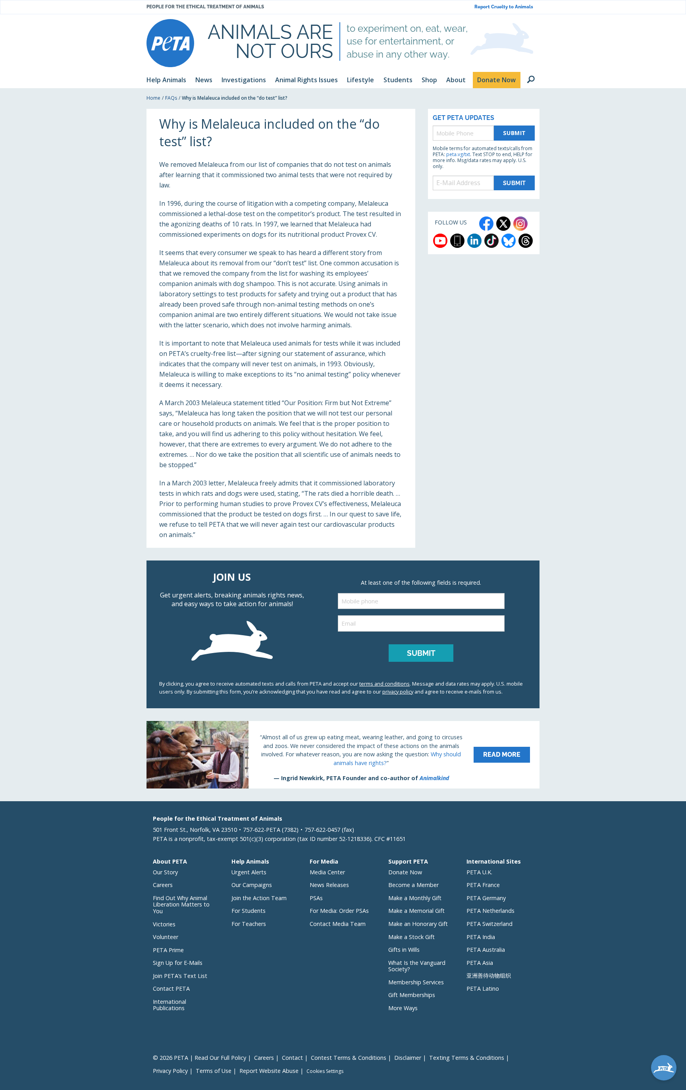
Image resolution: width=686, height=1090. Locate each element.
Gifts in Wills (404, 949)
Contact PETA (171, 988)
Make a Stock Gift (411, 937)
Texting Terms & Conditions (466, 1057)
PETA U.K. (479, 872)
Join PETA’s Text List (180, 976)
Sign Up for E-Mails (177, 962)
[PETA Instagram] (520, 223)
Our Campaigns (251, 885)
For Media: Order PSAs (339, 910)
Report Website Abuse (269, 1071)
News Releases (329, 885)
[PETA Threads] (525, 241)
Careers (163, 885)
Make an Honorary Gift (418, 924)
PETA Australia (485, 949)
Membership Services (416, 982)
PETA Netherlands (490, 910)
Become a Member (413, 885)
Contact (292, 1057)
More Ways (403, 1008)
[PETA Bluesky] (508, 241)
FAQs (171, 98)
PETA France (483, 885)
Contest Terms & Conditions (348, 1057)
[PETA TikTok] (491, 241)
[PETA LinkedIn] (474, 241)
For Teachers (248, 924)
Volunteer (165, 937)
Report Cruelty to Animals (503, 7)
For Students (248, 910)
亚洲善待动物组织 (488, 975)
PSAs (316, 898)
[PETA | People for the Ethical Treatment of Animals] (170, 43)
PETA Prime (168, 950)
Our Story (165, 872)
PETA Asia (479, 962)
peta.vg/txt (458, 154)
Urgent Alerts (248, 872)
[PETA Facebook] (486, 223)
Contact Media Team (338, 924)
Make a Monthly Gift (414, 898)
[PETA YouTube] (440, 241)
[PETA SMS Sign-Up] (457, 241)
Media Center (327, 872)
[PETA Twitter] (503, 223)
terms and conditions (384, 683)
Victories (164, 924)
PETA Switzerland (489, 924)
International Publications (169, 1005)
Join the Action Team (259, 898)
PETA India (480, 937)
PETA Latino (482, 988)
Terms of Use (213, 1071)
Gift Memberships (411, 995)
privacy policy (397, 691)
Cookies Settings (324, 1071)
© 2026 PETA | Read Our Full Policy (199, 1057)
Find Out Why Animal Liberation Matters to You (181, 904)
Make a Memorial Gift (416, 910)
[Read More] (343, 755)
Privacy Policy (170, 1071)
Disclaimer (407, 1057)
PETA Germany (486, 898)
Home (153, 98)
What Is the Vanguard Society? (416, 966)
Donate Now (405, 872)
